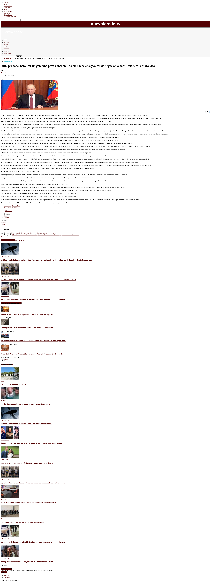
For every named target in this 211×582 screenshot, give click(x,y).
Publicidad (7, 575)
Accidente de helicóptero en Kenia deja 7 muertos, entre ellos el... (26, 424)
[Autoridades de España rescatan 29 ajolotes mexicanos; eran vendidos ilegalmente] (10, 294)
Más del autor (20, 240)
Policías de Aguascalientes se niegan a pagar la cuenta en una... (25, 404)
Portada (6, 2)
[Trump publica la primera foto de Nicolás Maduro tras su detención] (5, 324)
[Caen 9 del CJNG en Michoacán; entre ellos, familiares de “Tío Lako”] (10, 517)
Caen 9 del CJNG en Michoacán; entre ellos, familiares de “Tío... (25, 522)
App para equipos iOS (10, 208)
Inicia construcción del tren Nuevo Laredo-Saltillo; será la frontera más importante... (33, 341)
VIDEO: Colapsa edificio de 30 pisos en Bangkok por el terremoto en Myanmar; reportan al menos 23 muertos (45, 235)
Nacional (6, 9)
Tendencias (4, 460)
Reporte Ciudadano (10, 17)
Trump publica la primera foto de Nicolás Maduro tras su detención (27, 328)
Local (5, 4)
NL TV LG (4, 72)
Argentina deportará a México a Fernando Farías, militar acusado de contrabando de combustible (38, 280)
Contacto (7, 577)
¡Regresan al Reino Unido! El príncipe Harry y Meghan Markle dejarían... (28, 463)
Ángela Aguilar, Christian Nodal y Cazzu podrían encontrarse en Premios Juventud (32, 443)
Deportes (7, 13)
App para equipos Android (12, 206)
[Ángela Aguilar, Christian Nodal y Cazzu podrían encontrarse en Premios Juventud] (10, 438)
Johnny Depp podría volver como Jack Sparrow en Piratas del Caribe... (27, 562)
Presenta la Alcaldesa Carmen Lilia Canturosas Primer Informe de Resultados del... (32, 354)
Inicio (2, 58)
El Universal (8, 211)
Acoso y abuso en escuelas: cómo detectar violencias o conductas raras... (29, 503)
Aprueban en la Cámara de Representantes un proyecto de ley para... (27, 314)
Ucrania (6, 218)
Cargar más (4, 359)
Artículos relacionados (8, 240)
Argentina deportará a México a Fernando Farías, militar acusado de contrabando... (33, 483)
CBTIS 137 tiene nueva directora (13, 384)
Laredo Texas (8, 6)
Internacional (8, 11)
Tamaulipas (7, 8)
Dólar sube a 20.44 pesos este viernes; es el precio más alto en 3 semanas (33, 233)
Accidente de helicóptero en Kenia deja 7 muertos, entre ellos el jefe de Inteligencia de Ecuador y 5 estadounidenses (46, 260)
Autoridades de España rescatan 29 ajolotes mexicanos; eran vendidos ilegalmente (33, 299)
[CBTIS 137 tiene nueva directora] (10, 379)
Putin (5, 216)
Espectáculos (8, 15)
